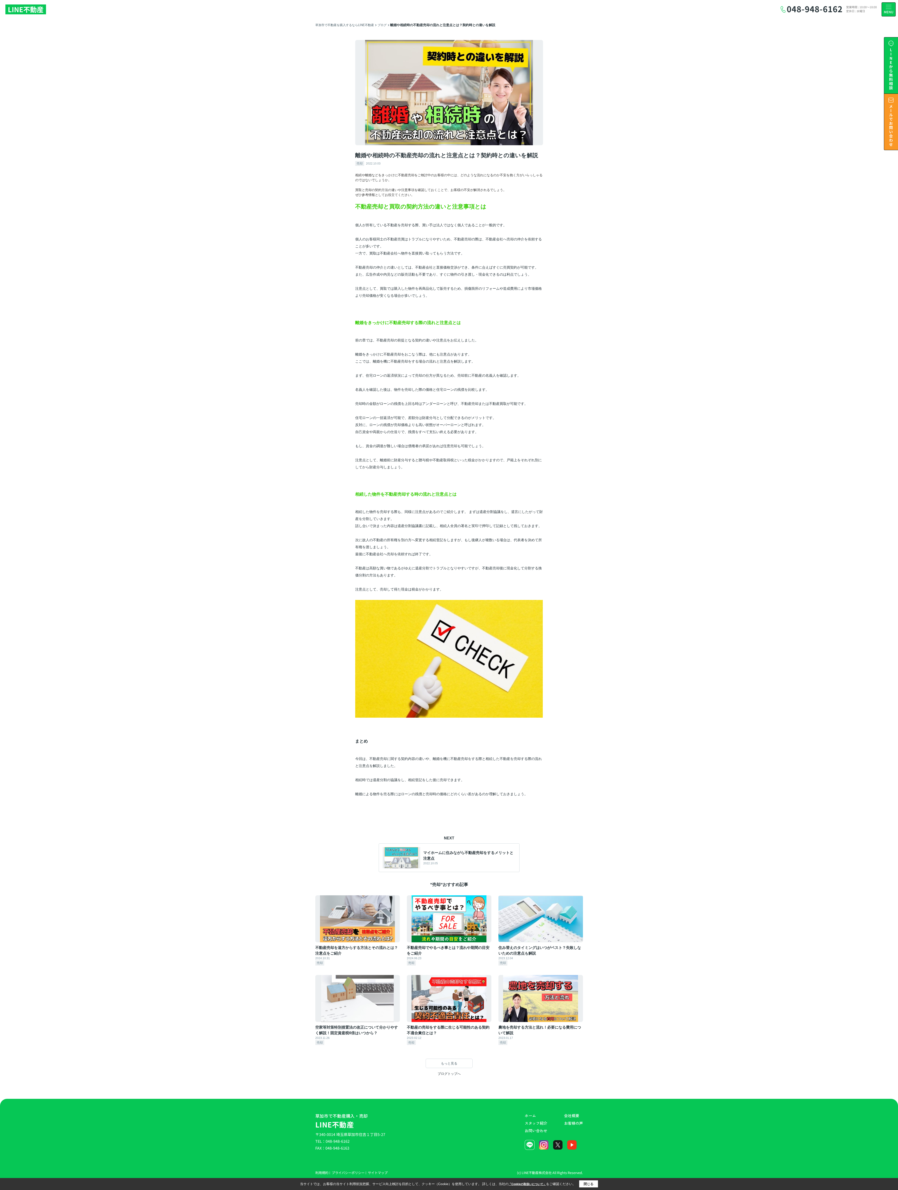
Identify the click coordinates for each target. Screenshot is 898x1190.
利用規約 (321, 1172)
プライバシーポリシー (348, 1172)
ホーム (530, 1115)
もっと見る (449, 1063)
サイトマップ (378, 1172)
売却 (360, 163)
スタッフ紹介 (536, 1123)
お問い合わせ (536, 1130)
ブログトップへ (449, 1074)
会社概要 (571, 1115)
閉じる (589, 1184)
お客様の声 (573, 1123)
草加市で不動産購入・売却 (341, 1121)
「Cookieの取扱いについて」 (527, 1184)
